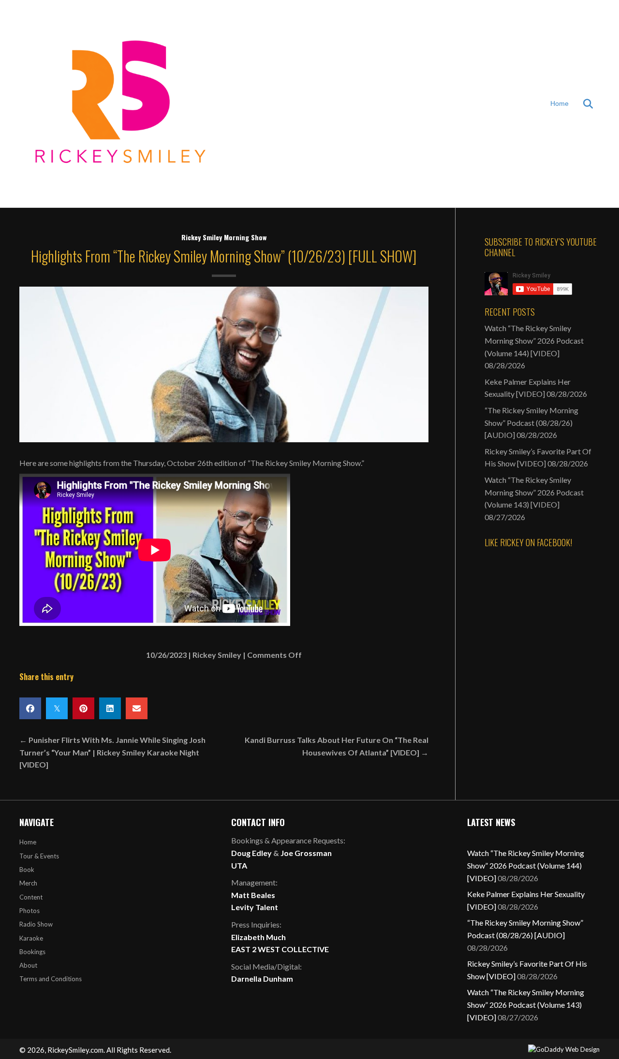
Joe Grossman (306, 852)
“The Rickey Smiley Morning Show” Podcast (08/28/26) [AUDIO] (531, 422)
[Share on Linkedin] (110, 708)
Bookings (32, 952)
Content (31, 897)
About (28, 965)
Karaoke (31, 938)
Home (559, 103)
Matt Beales (253, 894)
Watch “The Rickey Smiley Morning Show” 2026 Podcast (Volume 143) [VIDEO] (534, 492)
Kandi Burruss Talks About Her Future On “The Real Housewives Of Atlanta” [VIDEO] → (336, 746)
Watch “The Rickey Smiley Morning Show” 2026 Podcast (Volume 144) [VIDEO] (534, 340)
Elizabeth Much (258, 937)
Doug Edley (251, 852)
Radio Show (36, 924)
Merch (28, 883)
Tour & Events (39, 856)
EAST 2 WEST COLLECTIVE (280, 949)
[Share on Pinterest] (83, 708)
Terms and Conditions (50, 979)
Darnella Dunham (262, 978)
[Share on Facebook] (30, 708)
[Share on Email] (136, 708)
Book (26, 869)
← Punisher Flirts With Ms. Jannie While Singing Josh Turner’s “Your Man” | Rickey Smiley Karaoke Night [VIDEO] (112, 752)
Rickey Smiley (216, 654)
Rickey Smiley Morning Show (223, 237)
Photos (29, 910)
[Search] (582, 104)
